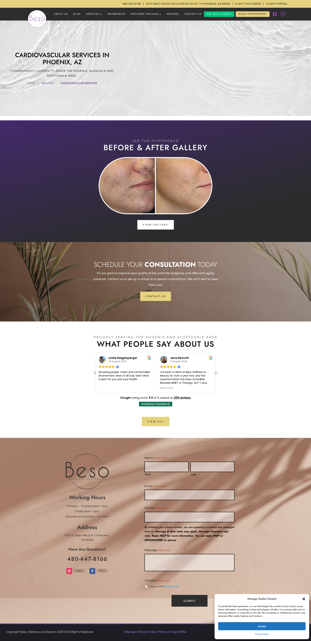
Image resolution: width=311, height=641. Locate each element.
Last (193, 474)
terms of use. (172, 586)
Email (155, 486)
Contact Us (156, 296)
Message (157, 550)
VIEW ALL (155, 421)
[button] (304, 599)
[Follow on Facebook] (92, 571)
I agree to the (164, 586)
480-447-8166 (132, 4)
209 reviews (182, 398)
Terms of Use (167, 632)
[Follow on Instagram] (69, 571)
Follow (79, 570)
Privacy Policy (262, 634)
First (148, 474)
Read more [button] (166, 387)
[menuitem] (61, 14)
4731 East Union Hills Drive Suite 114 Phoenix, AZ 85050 (188, 4)
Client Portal (277, 4)
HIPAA (182, 632)
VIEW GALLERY (155, 224)
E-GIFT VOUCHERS (248, 4)
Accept (262, 626)
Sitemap (130, 632)
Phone (156, 508)
